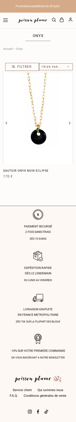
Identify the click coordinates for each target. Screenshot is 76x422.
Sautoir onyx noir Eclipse (26, 170)
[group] (38, 118)
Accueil (7, 48)
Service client (22, 390)
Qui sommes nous (50, 390)
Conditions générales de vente (45, 396)
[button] (6, 123)
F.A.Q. (14, 396)
